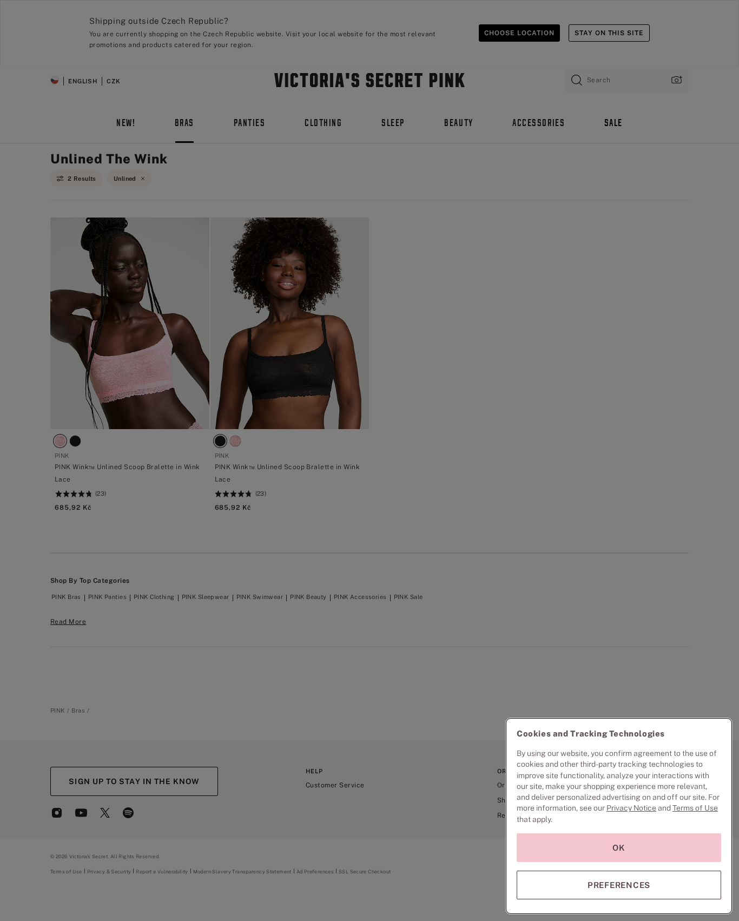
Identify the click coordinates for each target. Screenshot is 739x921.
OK (618, 847)
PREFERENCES (619, 885)
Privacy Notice (631, 808)
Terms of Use (695, 808)
